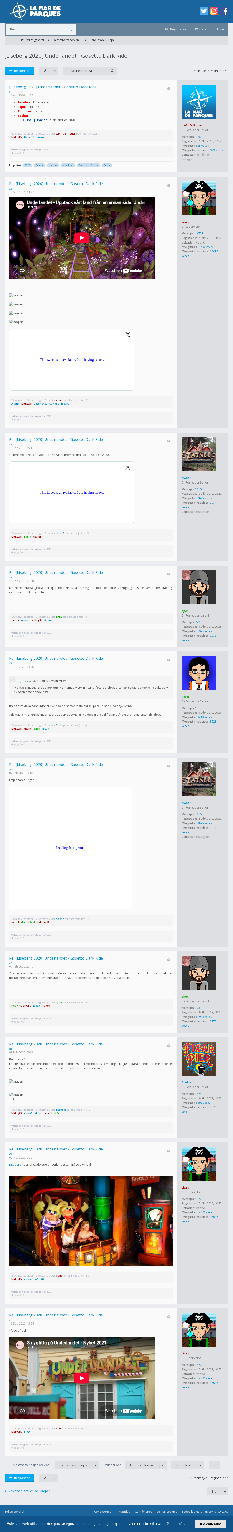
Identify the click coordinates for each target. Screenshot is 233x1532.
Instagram (188, 159)
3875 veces (205, 498)
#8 (10, 1049)
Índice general (14, 1512)
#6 (10, 769)
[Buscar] (70, 29)
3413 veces (205, 717)
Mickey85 (16, 137)
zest (36, 403)
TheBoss (187, 1082)
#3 (10, 444)
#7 (10, 963)
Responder (22, 71)
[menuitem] (202, 29)
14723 (199, 233)
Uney (44, 403)
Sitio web (198, 155)
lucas (27, 1431)
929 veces (216, 150)
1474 (198, 1094)
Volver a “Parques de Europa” (29, 1491)
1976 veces (205, 631)
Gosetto (39, 165)
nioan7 (40, 137)
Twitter (208, 155)
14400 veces (205, 247)
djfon (185, 611)
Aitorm (15, 403)
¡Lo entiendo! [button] (210, 1524)
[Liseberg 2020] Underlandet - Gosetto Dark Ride (66, 55)
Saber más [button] (176, 1524)
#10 (11, 1320)
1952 (198, 137)
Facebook (203, 155)
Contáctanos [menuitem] (143, 1512)
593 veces (204, 1103)
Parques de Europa (89, 165)
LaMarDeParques (193, 125)
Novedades (67, 165)
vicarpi (186, 222)
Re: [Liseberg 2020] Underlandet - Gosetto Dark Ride (56, 183)
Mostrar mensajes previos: (50, 1465)
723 (197, 622)
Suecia (107, 165)
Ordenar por (129, 1465)
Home (220, 29)
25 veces (203, 146)
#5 (10, 663)
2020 (27, 165)
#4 (10, 577)
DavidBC (29, 137)
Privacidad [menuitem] (123, 1512)
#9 (10, 1154)
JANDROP (40, 1279)
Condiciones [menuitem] (102, 1512)
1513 (198, 708)
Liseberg (53, 165)
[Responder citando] (169, 88)
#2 (10, 188)
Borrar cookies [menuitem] (167, 1512)
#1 (10, 92)
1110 (198, 489)
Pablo (27, 536)
